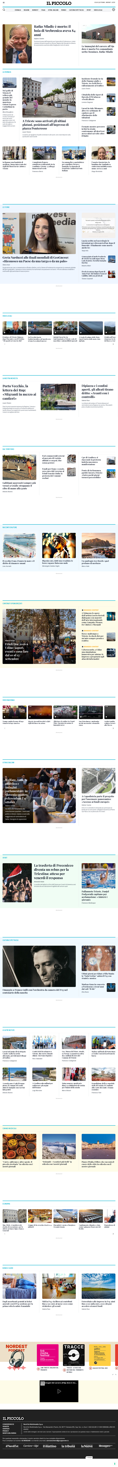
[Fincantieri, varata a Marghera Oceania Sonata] (65, 1216)
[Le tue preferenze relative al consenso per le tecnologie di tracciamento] (115, 1464)
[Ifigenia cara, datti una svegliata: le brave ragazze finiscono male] (59, 545)
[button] (59, 1391)
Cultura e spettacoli (76, 10)
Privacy (6, 1431)
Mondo (63, 10)
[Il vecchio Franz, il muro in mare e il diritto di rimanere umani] (19, 545)
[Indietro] (5, 344)
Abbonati (108, 2)
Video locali (98, 10)
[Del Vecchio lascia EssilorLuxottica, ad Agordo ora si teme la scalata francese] (40, 328)
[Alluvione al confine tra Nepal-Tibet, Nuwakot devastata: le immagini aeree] (65, 712)
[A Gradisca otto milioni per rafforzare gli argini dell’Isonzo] (44, 1074)
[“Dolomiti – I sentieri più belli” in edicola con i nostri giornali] (59, 1146)
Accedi (113, 2)
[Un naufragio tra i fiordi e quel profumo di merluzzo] (98, 545)
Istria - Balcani (53, 10)
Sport (89, 10)
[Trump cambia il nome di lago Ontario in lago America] (15, 712)
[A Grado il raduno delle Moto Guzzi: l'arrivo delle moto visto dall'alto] (91, 328)
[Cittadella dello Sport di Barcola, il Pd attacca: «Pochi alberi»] (111, 97)
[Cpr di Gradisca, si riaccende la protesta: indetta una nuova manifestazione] (111, 460)
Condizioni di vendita (8, 1425)
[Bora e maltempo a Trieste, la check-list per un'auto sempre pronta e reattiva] (111, 637)
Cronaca (18, 10)
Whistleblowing (9, 1433)
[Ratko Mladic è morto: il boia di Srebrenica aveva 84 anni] (17, 43)
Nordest (35, 10)
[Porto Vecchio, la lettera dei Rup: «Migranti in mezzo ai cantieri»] (58, 397)
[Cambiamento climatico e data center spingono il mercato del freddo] (91, 1216)
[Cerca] (4, 9)
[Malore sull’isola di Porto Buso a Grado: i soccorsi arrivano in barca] (104, 1042)
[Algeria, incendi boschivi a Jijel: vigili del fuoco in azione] (40, 712)
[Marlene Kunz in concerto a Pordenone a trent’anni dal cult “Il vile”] (111, 987)
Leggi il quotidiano (99, 2)
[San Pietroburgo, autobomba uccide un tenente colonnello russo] (91, 712)
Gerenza (6, 1429)
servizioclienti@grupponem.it (57, 1441)
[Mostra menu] (4, 2)
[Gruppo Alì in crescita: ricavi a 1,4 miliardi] (40, 1216)
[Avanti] (113, 344)
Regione (26, 10)
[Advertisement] (59, 16)
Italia (43, 10)
